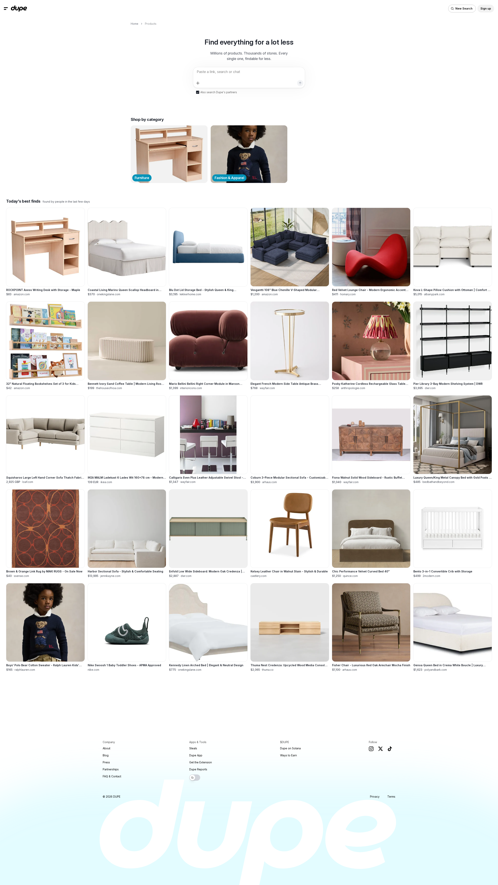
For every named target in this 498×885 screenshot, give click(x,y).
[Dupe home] (19, 8)
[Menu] (6, 8)
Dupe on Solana (290, 748)
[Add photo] (198, 83)
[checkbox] (197, 92)
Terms (391, 796)
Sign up (485, 8)
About (106, 748)
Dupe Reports (198, 769)
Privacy (375, 796)
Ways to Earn (288, 755)
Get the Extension (200, 762)
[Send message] (300, 83)
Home (134, 23)
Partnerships (111, 769)
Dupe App (195, 755)
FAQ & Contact (112, 776)
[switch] (194, 777)
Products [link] (150, 23)
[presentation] (249, 442)
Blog (106, 755)
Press (106, 762)
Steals (193, 748)
